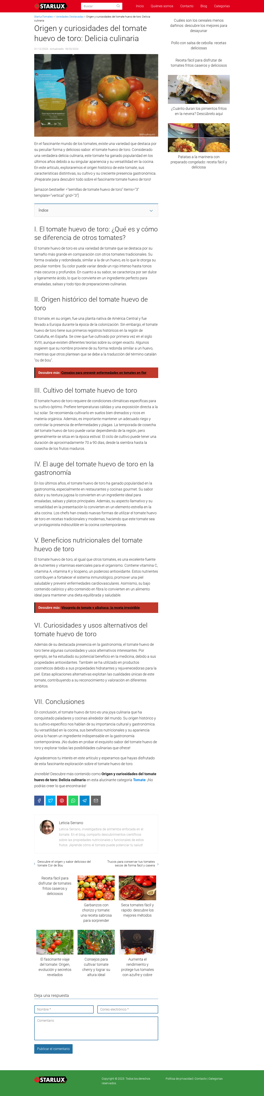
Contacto (186, 6)
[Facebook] (39, 801)
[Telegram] (85, 801)
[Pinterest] (62, 801)
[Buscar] (118, 6)
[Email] (96, 801)
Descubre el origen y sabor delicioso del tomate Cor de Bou (64, 863)
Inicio (140, 6)
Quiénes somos (162, 6)
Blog (203, 6)
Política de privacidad (179, 1078)
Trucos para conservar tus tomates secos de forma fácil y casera (131, 863)
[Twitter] (50, 801)
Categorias (216, 1078)
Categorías (222, 6)
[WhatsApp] (73, 801)
